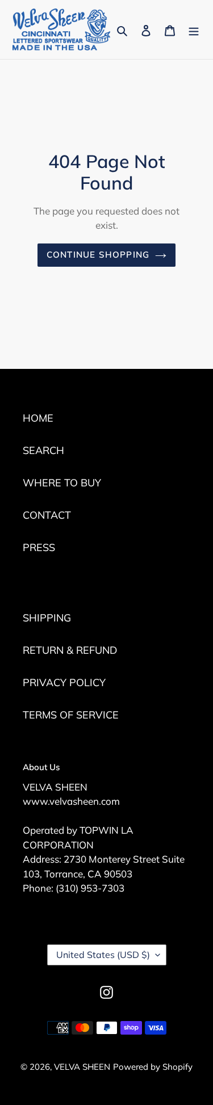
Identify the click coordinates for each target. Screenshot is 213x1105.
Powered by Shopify (153, 1066)
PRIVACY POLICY (64, 682)
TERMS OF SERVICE (71, 714)
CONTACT (47, 515)
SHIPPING (47, 617)
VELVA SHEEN (82, 1066)
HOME (38, 418)
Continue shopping (98, 254)
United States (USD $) (103, 954)
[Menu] (194, 29)
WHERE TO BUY (62, 482)
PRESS (39, 547)
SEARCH (43, 450)
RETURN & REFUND (70, 650)
